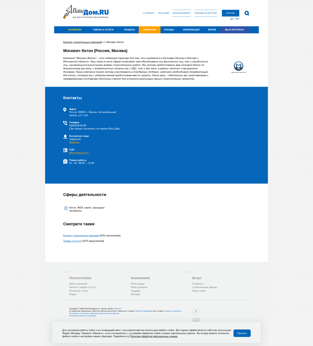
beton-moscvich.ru (79, 152)
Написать (74, 142)
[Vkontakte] (196, 311)
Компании (149, 29)
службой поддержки (143, 311)
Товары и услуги (103, 29)
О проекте (149, 13)
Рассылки (163, 13)
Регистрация (137, 283)
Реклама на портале (206, 13)
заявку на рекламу (173, 311)
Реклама (135, 294)
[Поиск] (246, 13)
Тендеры (129, 29)
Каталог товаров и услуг (82, 287)
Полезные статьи (78, 290)
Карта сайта (199, 290)
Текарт (118, 309)
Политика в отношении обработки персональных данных (94, 313)
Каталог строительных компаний (81, 235)
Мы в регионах (234, 29)
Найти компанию (78, 283)
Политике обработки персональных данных (154, 336)
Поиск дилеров (139, 287)
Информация (191, 29)
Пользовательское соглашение (83, 316)
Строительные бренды (204, 287)
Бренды (169, 29)
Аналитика (75, 29)
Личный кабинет (182, 13)
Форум (212, 29)
